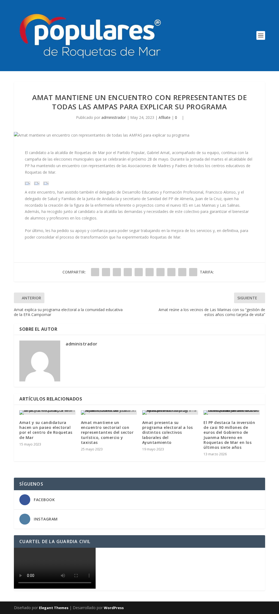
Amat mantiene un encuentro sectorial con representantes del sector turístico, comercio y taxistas (107, 432)
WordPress (114, 607)
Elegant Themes (53, 607)
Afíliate (165, 117)
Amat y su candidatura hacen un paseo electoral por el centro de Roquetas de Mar (45, 430)
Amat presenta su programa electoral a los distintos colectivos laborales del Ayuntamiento (167, 432)
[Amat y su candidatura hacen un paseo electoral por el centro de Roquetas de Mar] (47, 412)
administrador (113, 117)
